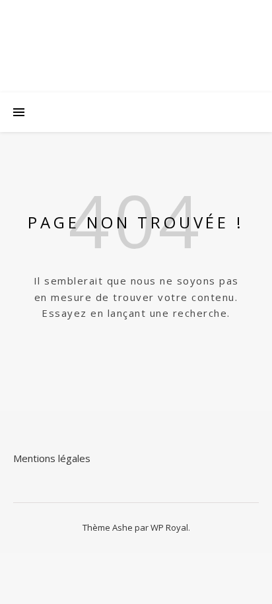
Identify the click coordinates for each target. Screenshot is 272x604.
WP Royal (169, 527)
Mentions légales (51, 458)
